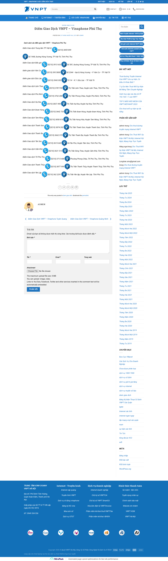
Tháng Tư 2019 (125, 343)
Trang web (88, 257)
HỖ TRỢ (127, 18)
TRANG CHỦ (33, 18)
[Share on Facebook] (60, 187)
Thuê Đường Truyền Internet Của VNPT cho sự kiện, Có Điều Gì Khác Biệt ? (130, 79)
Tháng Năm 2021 (126, 282)
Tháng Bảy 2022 (125, 242)
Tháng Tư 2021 (125, 286)
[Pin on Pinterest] (72, 187)
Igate (121, 407)
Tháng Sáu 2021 (125, 277)
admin (81, 35)
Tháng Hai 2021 (125, 295)
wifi (120, 442)
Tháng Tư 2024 (125, 198)
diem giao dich (68, 25)
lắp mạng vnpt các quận (128, 420)
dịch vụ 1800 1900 (126, 373)
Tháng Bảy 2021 (125, 273)
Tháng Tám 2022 (126, 237)
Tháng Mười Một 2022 (128, 233)
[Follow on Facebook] (136, 2)
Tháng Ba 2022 (125, 251)
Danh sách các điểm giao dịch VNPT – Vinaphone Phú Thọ (45, 43)
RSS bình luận (124, 464)
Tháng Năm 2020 (126, 317)
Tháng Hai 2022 (125, 255)
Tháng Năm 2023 (126, 211)
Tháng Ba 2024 (125, 202)
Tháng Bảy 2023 (125, 206)
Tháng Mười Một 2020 (128, 308)
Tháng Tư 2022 (125, 246)
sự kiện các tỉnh (125, 429)
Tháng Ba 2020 (125, 321)
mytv (121, 425)
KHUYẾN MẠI (100, 18)
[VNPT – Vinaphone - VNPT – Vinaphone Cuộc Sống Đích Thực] (35, 9)
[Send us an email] (143, 2)
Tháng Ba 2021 (125, 290)
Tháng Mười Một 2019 (128, 335)
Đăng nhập (123, 456)
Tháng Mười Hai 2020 (128, 304)
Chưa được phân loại (127, 369)
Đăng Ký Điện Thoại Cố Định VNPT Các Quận (130, 401)
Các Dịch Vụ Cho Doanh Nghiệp (128, 362)
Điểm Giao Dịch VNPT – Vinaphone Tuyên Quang (47, 219)
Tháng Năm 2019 (126, 339)
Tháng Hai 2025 (125, 193)
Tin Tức (122, 433)
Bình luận (31, 238)
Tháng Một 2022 (126, 259)
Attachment (31, 268)
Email (58, 257)
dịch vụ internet (125, 386)
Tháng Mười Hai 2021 (128, 264)
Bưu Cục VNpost (126, 357)
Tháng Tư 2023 (125, 215)
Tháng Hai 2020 (125, 326)
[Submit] (95, 9)
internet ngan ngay (126, 416)
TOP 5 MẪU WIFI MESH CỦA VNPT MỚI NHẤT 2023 (130, 102)
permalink (85, 195)
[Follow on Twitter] (140, 2)
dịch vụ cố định (125, 377)
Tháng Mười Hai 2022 (128, 229)
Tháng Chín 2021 (126, 268)
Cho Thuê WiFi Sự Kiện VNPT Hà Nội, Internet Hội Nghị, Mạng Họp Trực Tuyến (131, 138)
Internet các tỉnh (125, 411)
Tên (29, 257)
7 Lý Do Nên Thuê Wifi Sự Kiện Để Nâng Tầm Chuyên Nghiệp (131, 88)
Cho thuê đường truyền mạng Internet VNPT (130, 127)
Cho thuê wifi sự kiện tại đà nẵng (130, 110)
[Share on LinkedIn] (76, 187)
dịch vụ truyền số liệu (127, 391)
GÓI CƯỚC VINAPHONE (80, 18)
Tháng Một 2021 (126, 299)
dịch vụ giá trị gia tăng (128, 382)
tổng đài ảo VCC (125, 438)
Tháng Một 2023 (126, 224)
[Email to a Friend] (68, 187)
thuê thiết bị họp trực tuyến (66, 554)
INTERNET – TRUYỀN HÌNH (54, 18)
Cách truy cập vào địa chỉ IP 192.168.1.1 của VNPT (130, 95)
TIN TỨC (115, 18)
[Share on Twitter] (64, 187)
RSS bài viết (124, 460)
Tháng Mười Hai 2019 (128, 330)
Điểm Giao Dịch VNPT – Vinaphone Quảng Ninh (89, 219)
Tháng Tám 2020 (126, 312)
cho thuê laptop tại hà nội (40, 554)
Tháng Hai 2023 (125, 220)
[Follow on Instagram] (138, 2)
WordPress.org (125, 469)
